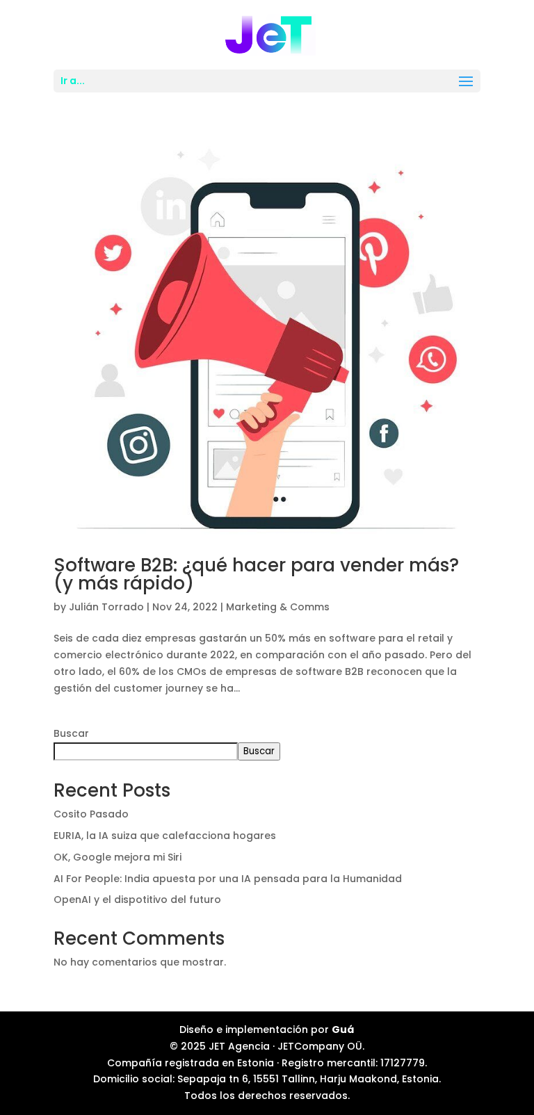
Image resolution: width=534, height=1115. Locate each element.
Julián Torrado (106, 607)
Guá (343, 1029)
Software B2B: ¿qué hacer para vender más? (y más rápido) (256, 574)
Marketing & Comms (278, 607)
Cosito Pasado (91, 814)
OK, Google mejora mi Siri (117, 857)
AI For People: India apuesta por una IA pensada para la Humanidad (228, 879)
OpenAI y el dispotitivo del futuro (137, 899)
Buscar (71, 733)
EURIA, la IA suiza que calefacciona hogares (165, 836)
